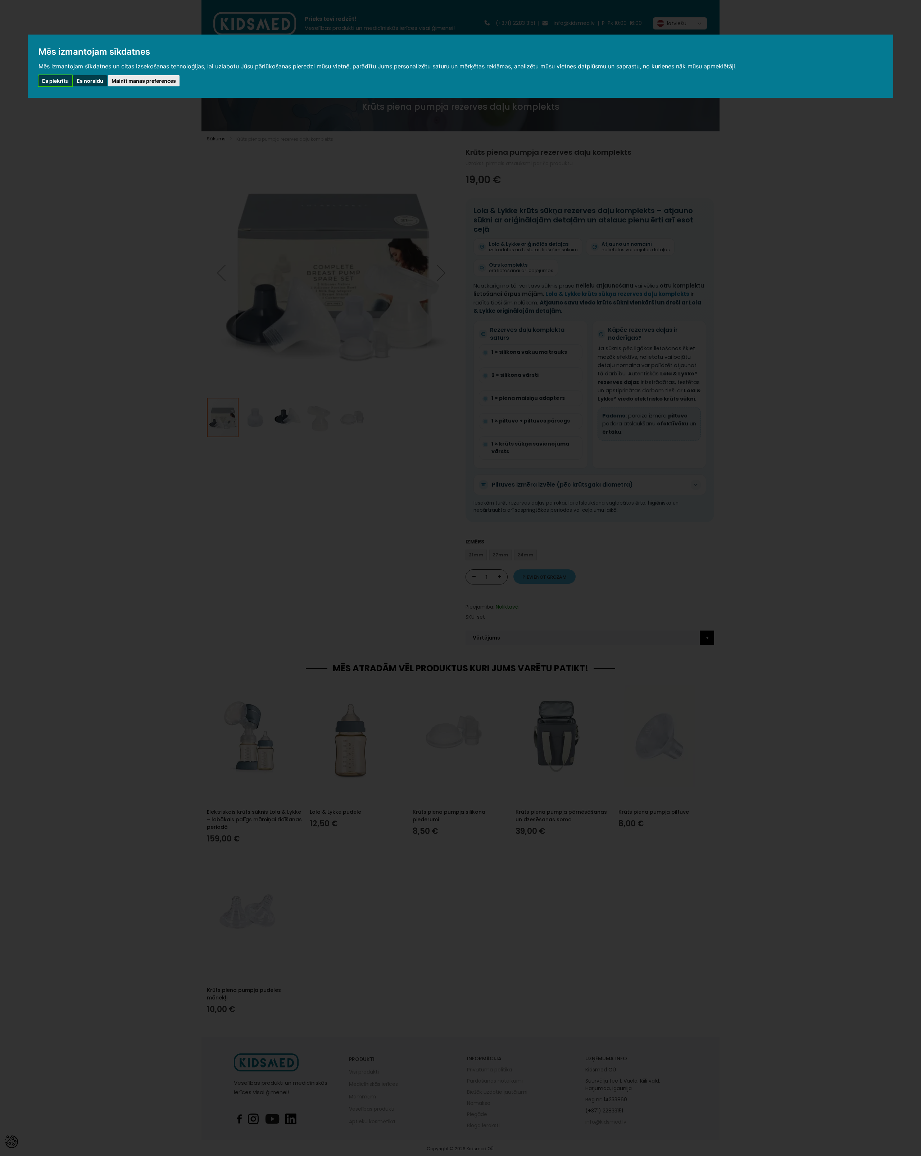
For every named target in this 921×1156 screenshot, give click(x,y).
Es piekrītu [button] (55, 81)
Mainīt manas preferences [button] (144, 81)
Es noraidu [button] (90, 81)
